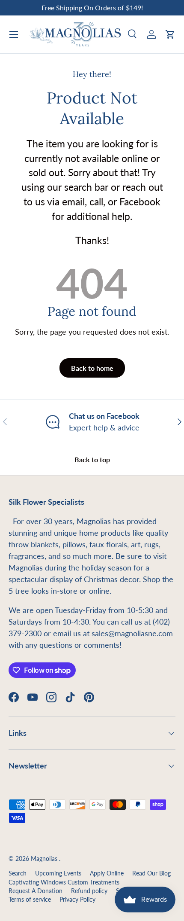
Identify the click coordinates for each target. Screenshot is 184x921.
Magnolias (45, 858)
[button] (170, 34)
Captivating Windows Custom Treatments (64, 882)
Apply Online (107, 873)
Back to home (92, 368)
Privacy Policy (77, 899)
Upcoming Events (58, 873)
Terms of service (30, 899)
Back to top (92, 459)
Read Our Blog (151, 873)
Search (18, 873)
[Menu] (13, 34)
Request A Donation (35, 890)
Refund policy (89, 890)
